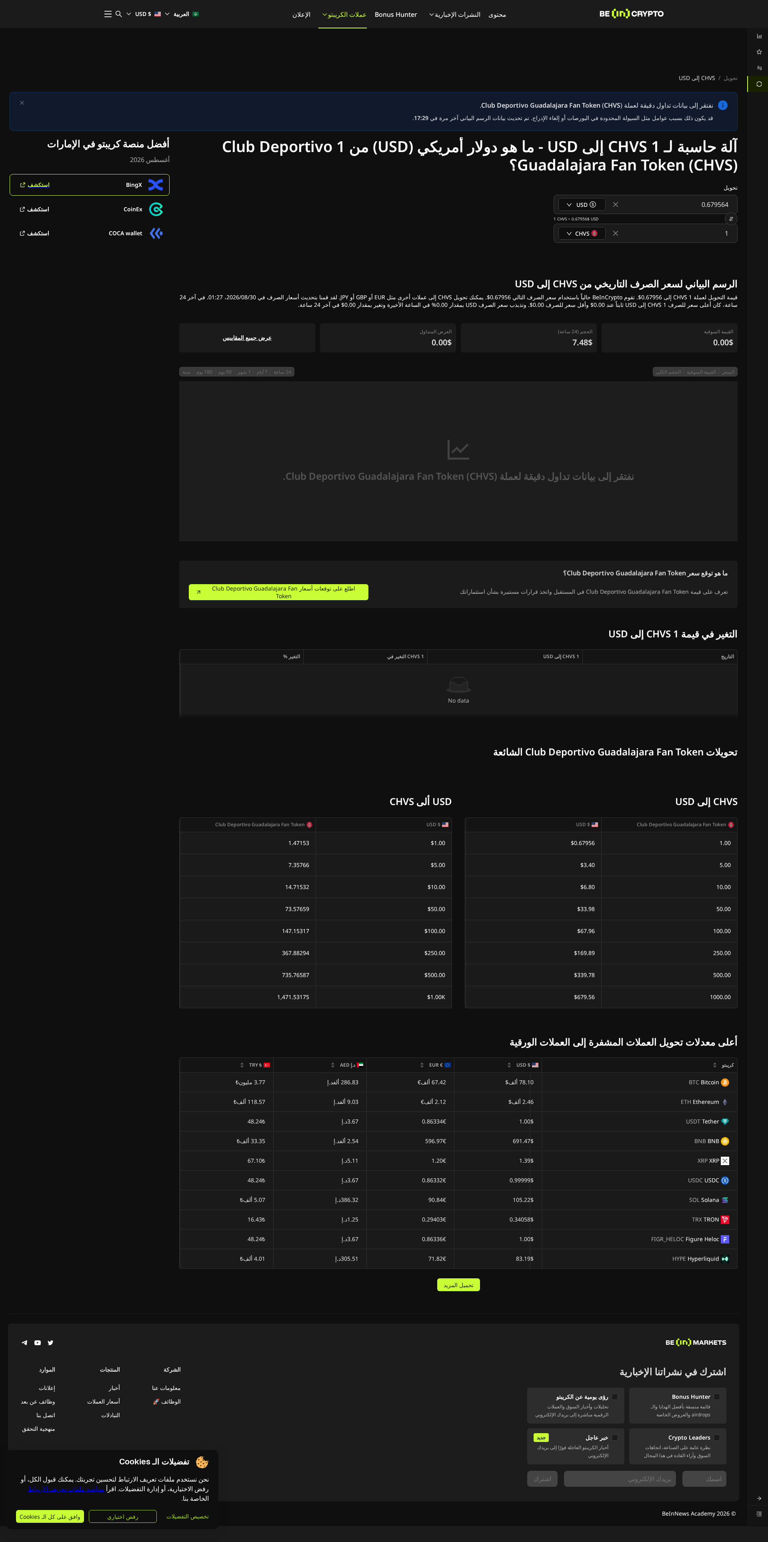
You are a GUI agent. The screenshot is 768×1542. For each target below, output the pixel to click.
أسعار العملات (103, 1401)
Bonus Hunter (396, 14)
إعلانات (47, 1388)
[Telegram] (25, 1343)
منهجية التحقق (38, 1428)
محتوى (497, 14)
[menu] (757, 60)
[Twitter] (50, 1343)
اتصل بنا (45, 1415)
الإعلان (301, 14)
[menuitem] (757, 36)
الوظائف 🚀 (167, 1401)
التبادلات (110, 1415)
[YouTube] (38, 1343)
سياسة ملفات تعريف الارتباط (66, 1489)
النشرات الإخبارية (457, 14)
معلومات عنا (166, 1388)
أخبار (114, 1388)
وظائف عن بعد (38, 1401)
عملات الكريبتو (347, 14)
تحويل (731, 78)
